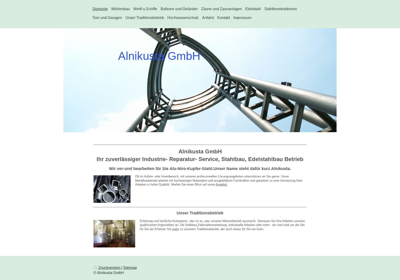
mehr (175, 229)
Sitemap (130, 268)
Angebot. (222, 184)
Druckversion (109, 268)
